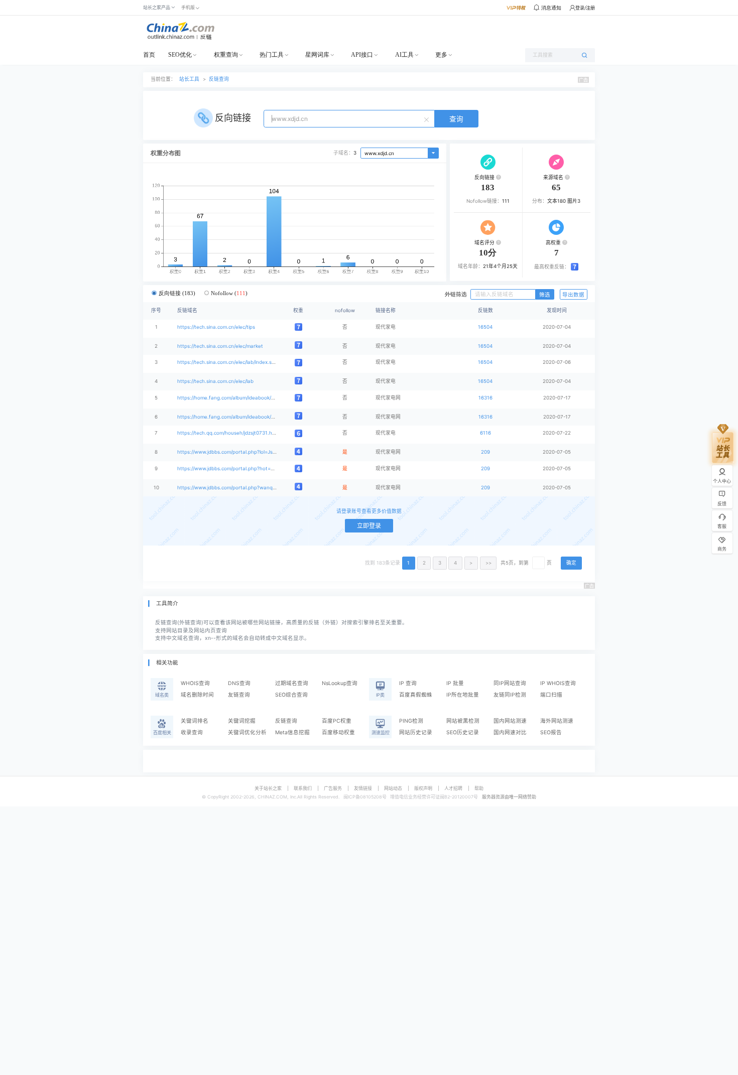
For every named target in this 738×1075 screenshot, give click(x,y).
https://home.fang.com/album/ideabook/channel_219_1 (240, 417)
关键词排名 (194, 721)
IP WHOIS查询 (558, 683)
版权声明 (423, 788)
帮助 (478, 788)
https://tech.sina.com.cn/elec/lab (215, 381)
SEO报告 (551, 732)
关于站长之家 (268, 788)
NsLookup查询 (339, 683)
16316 (485, 397)
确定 (571, 563)
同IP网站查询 (510, 683)
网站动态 (393, 788)
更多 (441, 54)
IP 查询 (408, 683)
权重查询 (226, 54)
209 (485, 452)
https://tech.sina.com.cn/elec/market (220, 346)
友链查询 (239, 695)
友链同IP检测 (510, 695)
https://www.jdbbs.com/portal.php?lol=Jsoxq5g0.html (239, 452)
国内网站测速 (510, 721)
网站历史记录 (415, 732)
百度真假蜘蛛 (415, 695)
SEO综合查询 (291, 695)
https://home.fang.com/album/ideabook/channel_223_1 (241, 397)
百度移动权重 (338, 732)
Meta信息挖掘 (292, 732)
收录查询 (192, 732)
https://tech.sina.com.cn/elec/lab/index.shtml (229, 362)
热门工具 (272, 54)
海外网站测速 (556, 721)
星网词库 (317, 54)
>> (488, 563)
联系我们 (303, 788)
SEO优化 (180, 54)
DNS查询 (239, 683)
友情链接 (363, 788)
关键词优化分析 (247, 732)
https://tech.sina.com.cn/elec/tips (216, 327)
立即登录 (369, 525)
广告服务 (333, 788)
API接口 (362, 54)
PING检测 (411, 721)
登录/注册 (585, 8)
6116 (485, 433)
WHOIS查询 (195, 683)
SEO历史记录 (462, 732)
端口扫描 (551, 695)
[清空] (428, 119)
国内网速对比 (510, 732)
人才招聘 (453, 788)
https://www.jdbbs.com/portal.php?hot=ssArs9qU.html (241, 468)
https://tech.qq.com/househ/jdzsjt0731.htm (227, 433)
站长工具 (189, 79)
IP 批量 (455, 683)
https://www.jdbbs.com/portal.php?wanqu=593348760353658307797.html (265, 487)
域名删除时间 (197, 695)
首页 (149, 54)
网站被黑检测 (462, 721)
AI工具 (404, 54)
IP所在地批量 (462, 695)
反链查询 (219, 79)
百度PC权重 (336, 721)
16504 (485, 327)
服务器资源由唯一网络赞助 (509, 796)
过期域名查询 (291, 683)
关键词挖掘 (242, 721)
